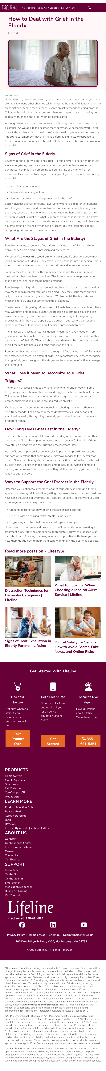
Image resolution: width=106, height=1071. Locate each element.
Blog (8, 820)
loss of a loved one (37, 256)
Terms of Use (36, 935)
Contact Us (11, 855)
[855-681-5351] (89, 8)
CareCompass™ (15, 792)
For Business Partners (18, 847)
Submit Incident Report (78, 935)
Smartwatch (12, 784)
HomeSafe (11, 870)
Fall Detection (13, 788)
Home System (13, 776)
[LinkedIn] (53, 926)
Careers (10, 851)
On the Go (11, 874)
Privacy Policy (16, 935)
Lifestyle (13, 33)
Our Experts (12, 859)
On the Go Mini (14, 878)
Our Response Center (18, 843)
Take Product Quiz (17, 739)
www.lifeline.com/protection (42, 1004)
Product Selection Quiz (19, 807)
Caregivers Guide (15, 816)
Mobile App (12, 796)
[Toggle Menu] (100, 8)
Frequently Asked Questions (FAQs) (27, 828)
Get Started (53, 741)
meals (51, 516)
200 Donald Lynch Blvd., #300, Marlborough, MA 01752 (51, 941)
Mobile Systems (15, 780)
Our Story (11, 839)
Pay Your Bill (13, 895)
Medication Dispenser (18, 887)
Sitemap (54, 935)
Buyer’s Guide (13, 811)
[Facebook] (22, 926)
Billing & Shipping (16, 891)
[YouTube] (84, 926)
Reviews (10, 824)
